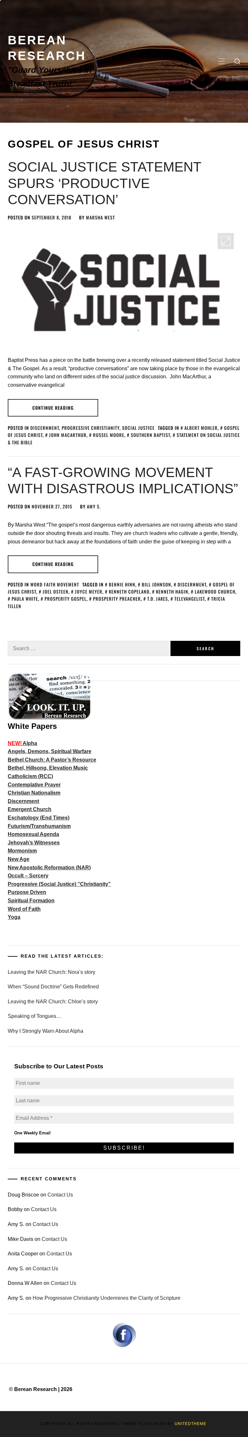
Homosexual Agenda (33, 834)
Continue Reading (53, 407)
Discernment (44, 427)
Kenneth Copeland (129, 591)
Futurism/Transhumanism (39, 826)
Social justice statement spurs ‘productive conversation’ (104, 183)
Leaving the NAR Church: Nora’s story (51, 972)
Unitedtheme (190, 1423)
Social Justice (138, 427)
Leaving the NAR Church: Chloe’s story (53, 1001)
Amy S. (94, 506)
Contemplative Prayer (34, 784)
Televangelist (189, 598)
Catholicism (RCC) (30, 776)
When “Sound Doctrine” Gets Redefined (53, 986)
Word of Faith (24, 909)
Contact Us (60, 1195)
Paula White (25, 598)
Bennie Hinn (122, 584)
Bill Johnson (156, 584)
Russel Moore (108, 434)
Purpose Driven (27, 892)
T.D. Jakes (157, 598)
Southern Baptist (150, 434)
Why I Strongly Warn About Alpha (45, 1031)
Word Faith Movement (54, 584)
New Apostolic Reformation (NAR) (49, 867)
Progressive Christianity (90, 427)
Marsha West (100, 217)
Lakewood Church (215, 591)
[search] (237, 61)
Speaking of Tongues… (34, 1016)
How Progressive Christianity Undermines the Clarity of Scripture (107, 1298)
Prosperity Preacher (117, 598)
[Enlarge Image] (226, 241)
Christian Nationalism (34, 793)
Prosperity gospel (66, 598)
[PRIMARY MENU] (221, 61)
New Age (18, 859)
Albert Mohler (201, 427)
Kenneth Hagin (172, 591)
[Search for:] (89, 648)
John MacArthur (68, 434)
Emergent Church (29, 809)
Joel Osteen (55, 591)
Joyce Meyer (88, 591)
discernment (192, 584)
